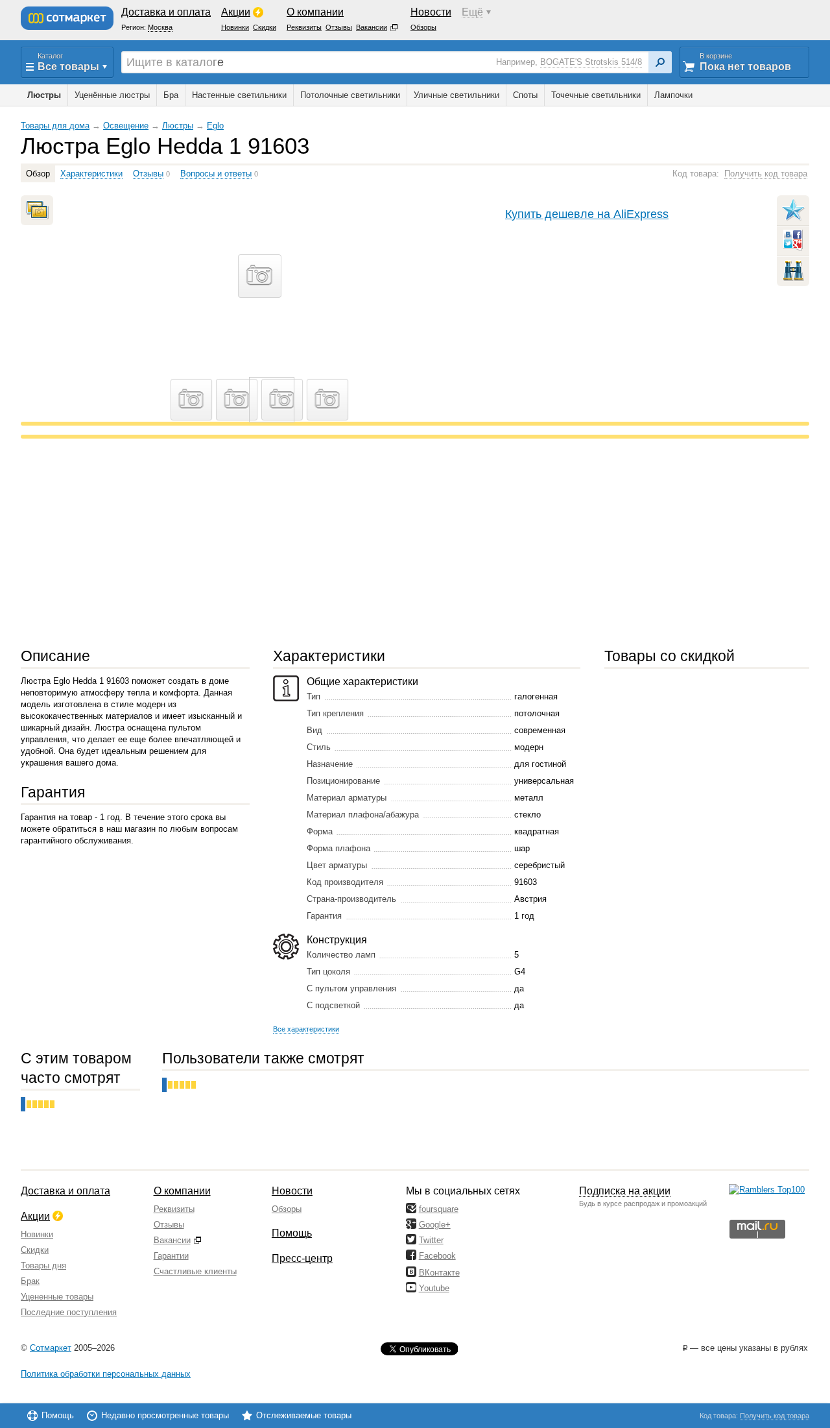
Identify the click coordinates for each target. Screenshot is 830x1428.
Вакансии (172, 1240)
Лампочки (673, 95)
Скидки (35, 1250)
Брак (30, 1281)
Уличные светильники (456, 95)
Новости (292, 1190)
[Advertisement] (410, 542)
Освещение (125, 125)
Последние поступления (69, 1312)
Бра (170, 95)
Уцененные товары (57, 1296)
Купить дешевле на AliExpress (587, 214)
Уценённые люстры (112, 95)
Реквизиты (174, 1209)
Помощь (292, 1233)
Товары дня (43, 1265)
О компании (182, 1190)
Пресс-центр (302, 1258)
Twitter (431, 1240)
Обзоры (287, 1209)
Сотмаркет (50, 1348)
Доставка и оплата (65, 1190)
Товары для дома (55, 125)
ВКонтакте (439, 1272)
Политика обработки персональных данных (106, 1374)
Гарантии (171, 1256)
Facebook (437, 1256)
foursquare (438, 1209)
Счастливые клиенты (195, 1271)
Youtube (434, 1288)
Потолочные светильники (350, 95)
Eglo (215, 125)
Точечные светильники (596, 95)
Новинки (37, 1234)
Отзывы (169, 1224)
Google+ (435, 1224)
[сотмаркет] (67, 18)
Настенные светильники (239, 95)
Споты (525, 95)
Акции (35, 1216)
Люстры (177, 125)
